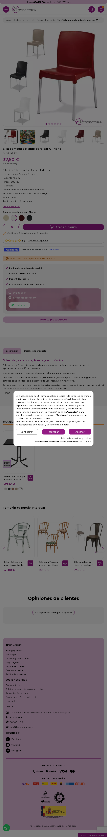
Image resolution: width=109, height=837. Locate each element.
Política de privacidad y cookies (76, 438)
